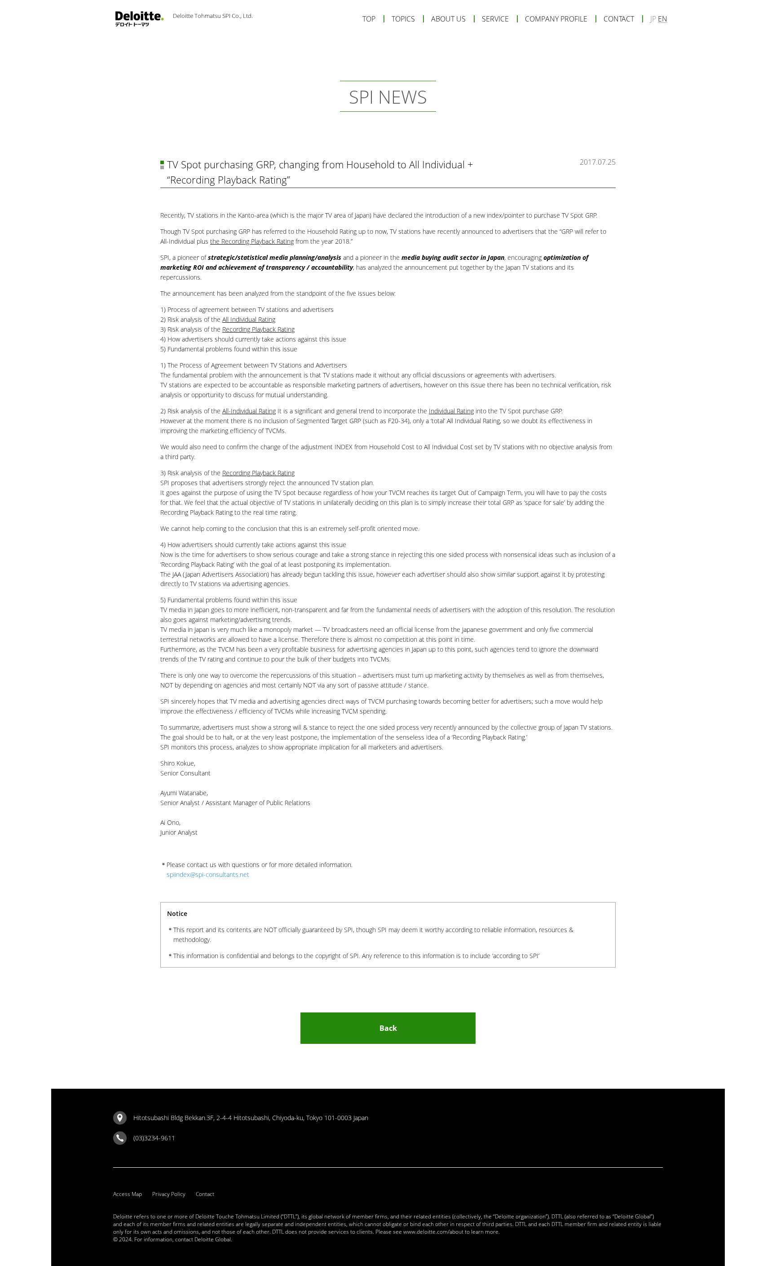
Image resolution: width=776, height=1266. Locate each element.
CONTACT (619, 19)
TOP (368, 19)
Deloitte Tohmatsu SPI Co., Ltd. (213, 16)
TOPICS (403, 19)
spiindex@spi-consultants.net (208, 874)
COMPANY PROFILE (556, 19)
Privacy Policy (168, 1194)
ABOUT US (448, 19)
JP (653, 19)
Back (388, 1028)
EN (662, 19)
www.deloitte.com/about (433, 1231)
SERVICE (495, 19)
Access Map (127, 1194)
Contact (205, 1194)
